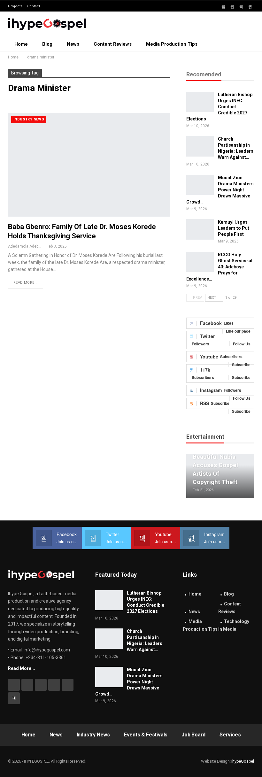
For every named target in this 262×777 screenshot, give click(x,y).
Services (230, 735)
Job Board (193, 735)
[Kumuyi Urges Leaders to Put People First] (200, 229)
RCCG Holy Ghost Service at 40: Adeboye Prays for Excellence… (219, 266)
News (73, 44)
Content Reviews (113, 44)
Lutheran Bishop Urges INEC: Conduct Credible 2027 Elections (219, 106)
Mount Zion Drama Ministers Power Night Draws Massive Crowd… (220, 189)
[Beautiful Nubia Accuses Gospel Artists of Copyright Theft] (220, 476)
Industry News (28, 119)
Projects (15, 6)
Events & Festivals (145, 735)
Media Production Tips (171, 44)
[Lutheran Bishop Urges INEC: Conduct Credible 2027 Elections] (200, 102)
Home (21, 44)
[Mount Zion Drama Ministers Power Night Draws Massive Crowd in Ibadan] (200, 185)
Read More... (25, 283)
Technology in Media (233, 625)
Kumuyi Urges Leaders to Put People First (233, 228)
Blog (47, 44)
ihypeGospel (242, 761)
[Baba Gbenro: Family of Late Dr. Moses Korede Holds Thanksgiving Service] (89, 165)
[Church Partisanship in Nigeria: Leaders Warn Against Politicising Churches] (200, 146)
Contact (33, 6)
